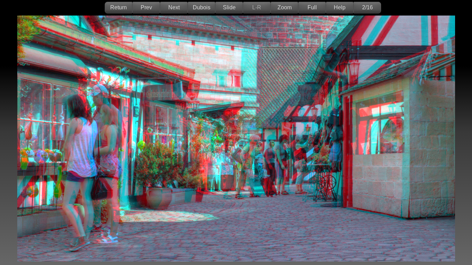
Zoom (284, 7)
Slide (229, 7)
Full (312, 7)
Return (118, 7)
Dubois (201, 7)
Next (174, 7)
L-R (256, 7)
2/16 (367, 7)
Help (340, 7)
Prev (146, 7)
